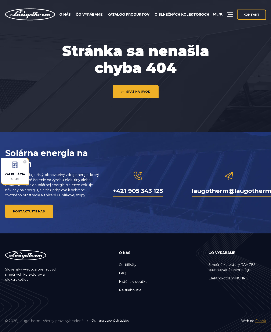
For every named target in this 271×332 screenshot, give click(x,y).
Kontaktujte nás (29, 211)
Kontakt (251, 15)
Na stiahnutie (130, 290)
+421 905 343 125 (138, 190)
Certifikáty (127, 265)
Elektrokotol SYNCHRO (229, 278)
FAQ (122, 273)
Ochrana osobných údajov (110, 320)
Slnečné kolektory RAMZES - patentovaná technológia (233, 267)
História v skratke (133, 282)
